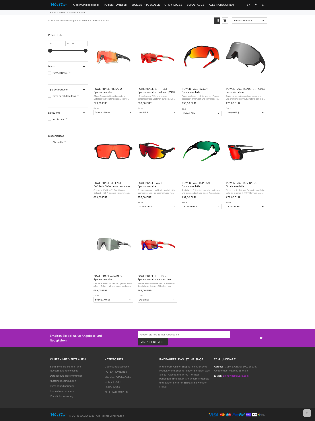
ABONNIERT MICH (152, 342)
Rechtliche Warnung (61, 396)
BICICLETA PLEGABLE (118, 376)
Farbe (96, 108)
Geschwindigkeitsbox (117, 366)
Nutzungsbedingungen (63, 380)
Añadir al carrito (201, 80)
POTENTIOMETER (116, 371)
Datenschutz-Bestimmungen (66, 375)
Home (53, 12)
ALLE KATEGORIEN (116, 392)
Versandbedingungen (62, 385)
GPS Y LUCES (113, 381)
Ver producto (113, 80)
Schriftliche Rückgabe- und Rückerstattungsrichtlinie (65, 368)
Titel (184, 109)
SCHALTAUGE (113, 387)
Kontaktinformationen (62, 391)
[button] (217, 20)
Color (228, 108)
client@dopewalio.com (236, 375)
